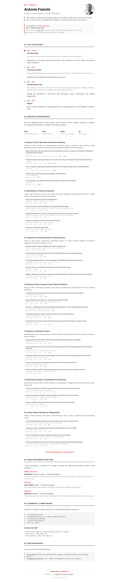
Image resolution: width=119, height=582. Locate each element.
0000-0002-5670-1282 (37, 28)
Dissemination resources (35, 558)
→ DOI (59, 156)
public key (40, 30)
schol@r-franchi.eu (43, 26)
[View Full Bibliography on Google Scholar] (59, 452)
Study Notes (31, 554)
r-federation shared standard (63, 574)
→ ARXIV (64, 156)
